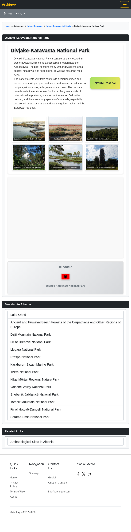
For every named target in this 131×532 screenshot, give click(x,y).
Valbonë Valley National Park (30, 387)
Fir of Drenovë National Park (30, 342)
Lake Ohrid (18, 314)
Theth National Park (24, 372)
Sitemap (34, 473)
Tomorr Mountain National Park (32, 402)
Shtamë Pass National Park (29, 417)
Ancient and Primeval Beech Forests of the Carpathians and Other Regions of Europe (65, 324)
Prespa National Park (25, 357)
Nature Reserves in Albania (58, 26)
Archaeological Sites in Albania (32, 442)
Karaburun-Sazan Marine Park (32, 364)
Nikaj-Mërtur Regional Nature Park (34, 379)
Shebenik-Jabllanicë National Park (34, 394)
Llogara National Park (25, 349)
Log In (21, 13)
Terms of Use (17, 491)
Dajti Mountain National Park (30, 334)
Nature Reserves (34, 26)
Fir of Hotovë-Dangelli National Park (35, 409)
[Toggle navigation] (124, 4)
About (13, 496)
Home (7, 26)
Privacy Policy (14, 484)
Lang (9, 13)
